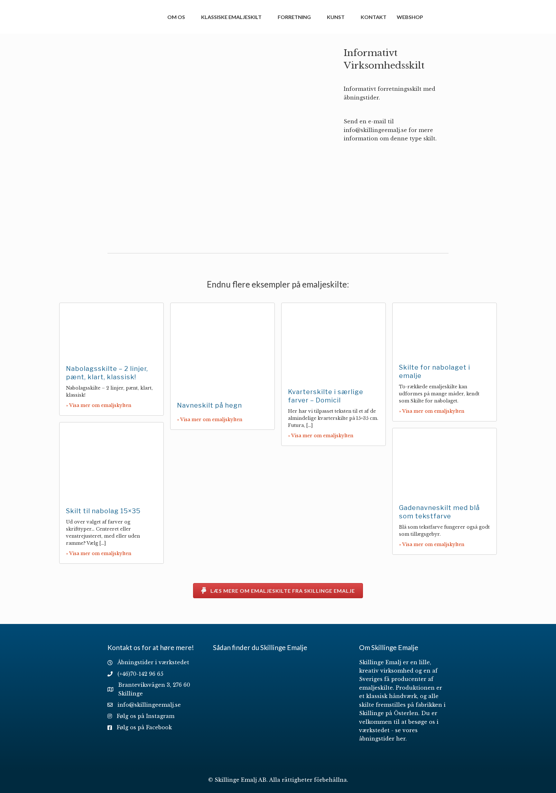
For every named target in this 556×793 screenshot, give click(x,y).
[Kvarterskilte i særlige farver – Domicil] (333, 341)
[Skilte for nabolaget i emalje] (444, 329)
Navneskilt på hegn (209, 405)
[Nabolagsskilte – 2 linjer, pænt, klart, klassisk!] (111, 330)
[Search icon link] (436, 17)
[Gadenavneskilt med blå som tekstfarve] (444, 462)
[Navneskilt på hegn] (222, 348)
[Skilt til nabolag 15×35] (111, 461)
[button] (278, 590)
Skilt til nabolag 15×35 (103, 511)
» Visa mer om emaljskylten (98, 405)
